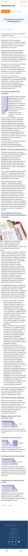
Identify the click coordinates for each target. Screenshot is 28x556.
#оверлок (4, 505)
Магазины (24, 1)
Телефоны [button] (5, 1)
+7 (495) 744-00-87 (14, 537)
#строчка (10, 505)
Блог (20, 525)
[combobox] (19, 11)
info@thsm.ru (14, 529)
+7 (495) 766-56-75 (14, 533)
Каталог (5, 11)
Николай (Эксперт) (9, 29)
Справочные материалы (11, 525)
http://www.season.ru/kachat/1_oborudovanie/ (14, 37)
